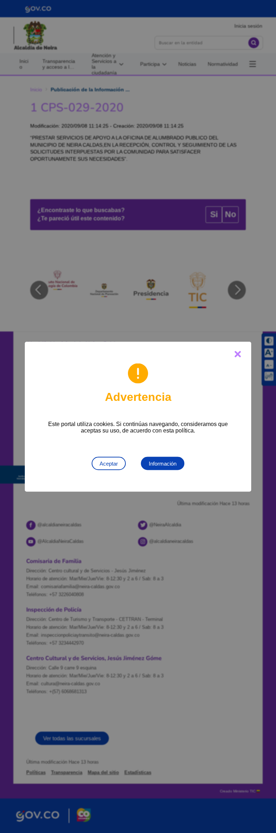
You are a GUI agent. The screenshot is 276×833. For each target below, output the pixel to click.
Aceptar (109, 463)
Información (162, 463)
